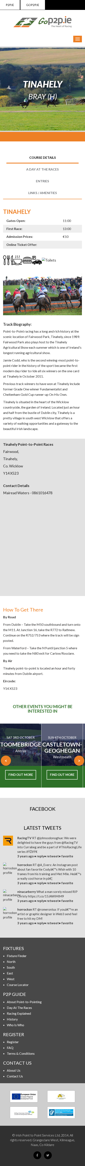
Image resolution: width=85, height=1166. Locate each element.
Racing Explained (19, 1013)
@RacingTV (69, 842)
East (10, 973)
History (12, 1019)
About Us (13, 1070)
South (11, 967)
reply (40, 856)
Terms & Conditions (21, 1053)
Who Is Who (15, 1025)
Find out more (20, 774)
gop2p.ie (32, 5)
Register (13, 1042)
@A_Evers (44, 865)
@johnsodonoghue (50, 838)
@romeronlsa (46, 909)
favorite (67, 856)
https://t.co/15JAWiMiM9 (46, 896)
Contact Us (15, 1076)
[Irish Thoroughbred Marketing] (61, 1096)
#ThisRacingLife (70, 847)
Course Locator (18, 985)
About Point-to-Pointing (24, 1002)
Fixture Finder (17, 956)
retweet (53, 856)
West (10, 979)
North (11, 961)
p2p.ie (10, 5)
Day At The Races (19, 1008)
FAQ (10, 1048)
